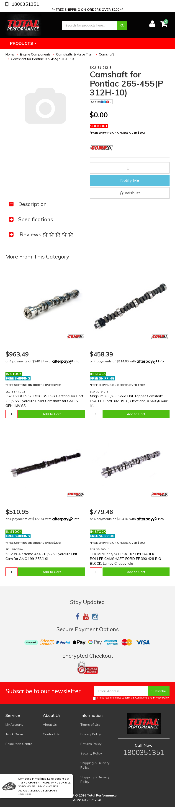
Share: (95, 101)
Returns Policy (90, 744)
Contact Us (51, 734)
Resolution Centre (18, 744)
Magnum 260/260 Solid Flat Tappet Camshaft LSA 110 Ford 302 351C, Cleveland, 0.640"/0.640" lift (129, 401)
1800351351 (24, 4)
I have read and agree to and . (133, 697)
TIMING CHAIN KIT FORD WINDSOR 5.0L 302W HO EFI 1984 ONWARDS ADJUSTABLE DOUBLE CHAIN (44, 786)
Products (22, 43)
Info (77, 361)
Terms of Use (90, 725)
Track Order (14, 734)
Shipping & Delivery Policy (94, 765)
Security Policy (91, 753)
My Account (14, 725)
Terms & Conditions (136, 697)
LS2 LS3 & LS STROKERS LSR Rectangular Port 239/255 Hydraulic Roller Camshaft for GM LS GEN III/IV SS (44, 401)
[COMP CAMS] (75, 336)
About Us (50, 725)
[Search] (122, 25)
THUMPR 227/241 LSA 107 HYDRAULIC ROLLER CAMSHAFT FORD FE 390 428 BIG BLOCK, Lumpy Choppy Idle (125, 559)
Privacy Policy (161, 697)
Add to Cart (52, 414)
